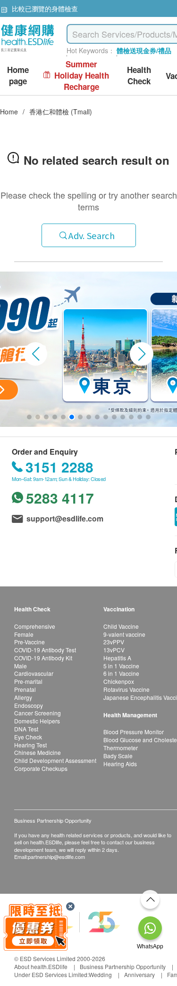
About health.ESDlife (40, 966)
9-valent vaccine (124, 634)
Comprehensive (34, 626)
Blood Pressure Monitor (133, 732)
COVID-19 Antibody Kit (43, 658)
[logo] (27, 52)
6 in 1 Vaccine (121, 673)
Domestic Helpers (37, 721)
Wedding (100, 974)
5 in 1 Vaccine (121, 666)
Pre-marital (28, 681)
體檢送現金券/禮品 (144, 50)
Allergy (23, 697)
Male (20, 666)
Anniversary (139, 974)
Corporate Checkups (40, 768)
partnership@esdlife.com (56, 856)
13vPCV (114, 650)
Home (9, 111)
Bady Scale (118, 756)
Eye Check (28, 737)
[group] (88, 349)
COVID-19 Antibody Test (45, 650)
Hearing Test (30, 745)
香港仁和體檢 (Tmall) (60, 111)
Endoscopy (28, 705)
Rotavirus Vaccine (126, 689)
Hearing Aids (120, 764)
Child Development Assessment (55, 760)
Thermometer (120, 748)
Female (24, 634)
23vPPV (113, 642)
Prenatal (25, 689)
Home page (18, 75)
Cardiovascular (33, 673)
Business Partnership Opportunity (123, 966)
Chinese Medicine (37, 752)
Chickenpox (118, 681)
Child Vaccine (121, 626)
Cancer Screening (37, 713)
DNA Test (26, 729)
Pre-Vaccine (29, 642)
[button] (35, 354)
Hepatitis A (117, 658)
